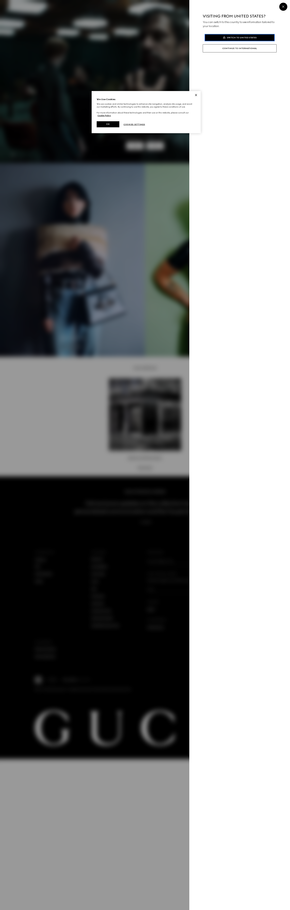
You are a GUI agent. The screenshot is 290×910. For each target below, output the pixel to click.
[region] (146, 112)
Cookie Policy (104, 115)
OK (108, 124)
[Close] (283, 7)
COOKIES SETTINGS (134, 124)
